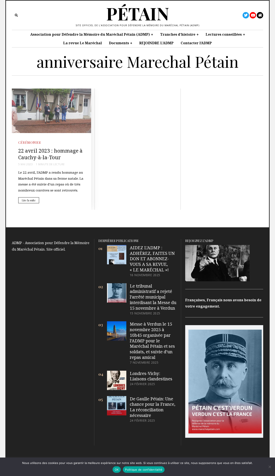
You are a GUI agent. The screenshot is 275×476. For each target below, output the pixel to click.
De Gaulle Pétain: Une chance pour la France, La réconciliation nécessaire (152, 407)
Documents (119, 43)
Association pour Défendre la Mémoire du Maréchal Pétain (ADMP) (90, 34)
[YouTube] (253, 15)
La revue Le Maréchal (82, 43)
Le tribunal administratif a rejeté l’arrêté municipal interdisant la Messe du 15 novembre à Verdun (153, 297)
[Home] (260, 15)
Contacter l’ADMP (196, 43)
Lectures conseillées (224, 34)
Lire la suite (29, 200)
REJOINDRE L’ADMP (156, 43)
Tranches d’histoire (177, 34)
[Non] (269, 467)
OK (117, 469)
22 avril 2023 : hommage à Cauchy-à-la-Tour (50, 154)
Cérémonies (29, 142)
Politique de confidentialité (143, 469)
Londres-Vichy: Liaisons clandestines (151, 376)
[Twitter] (246, 15)
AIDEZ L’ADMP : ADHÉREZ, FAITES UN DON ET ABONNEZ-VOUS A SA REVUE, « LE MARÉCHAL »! (152, 259)
